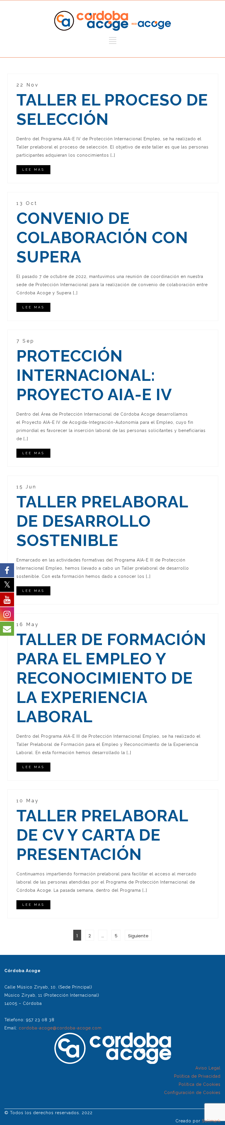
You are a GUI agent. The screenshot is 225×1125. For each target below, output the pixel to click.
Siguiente (138, 936)
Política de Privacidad (197, 1076)
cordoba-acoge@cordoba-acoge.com (60, 1028)
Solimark (211, 1121)
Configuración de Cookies (192, 1092)
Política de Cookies (200, 1084)
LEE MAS (33, 170)
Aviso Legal (208, 1068)
